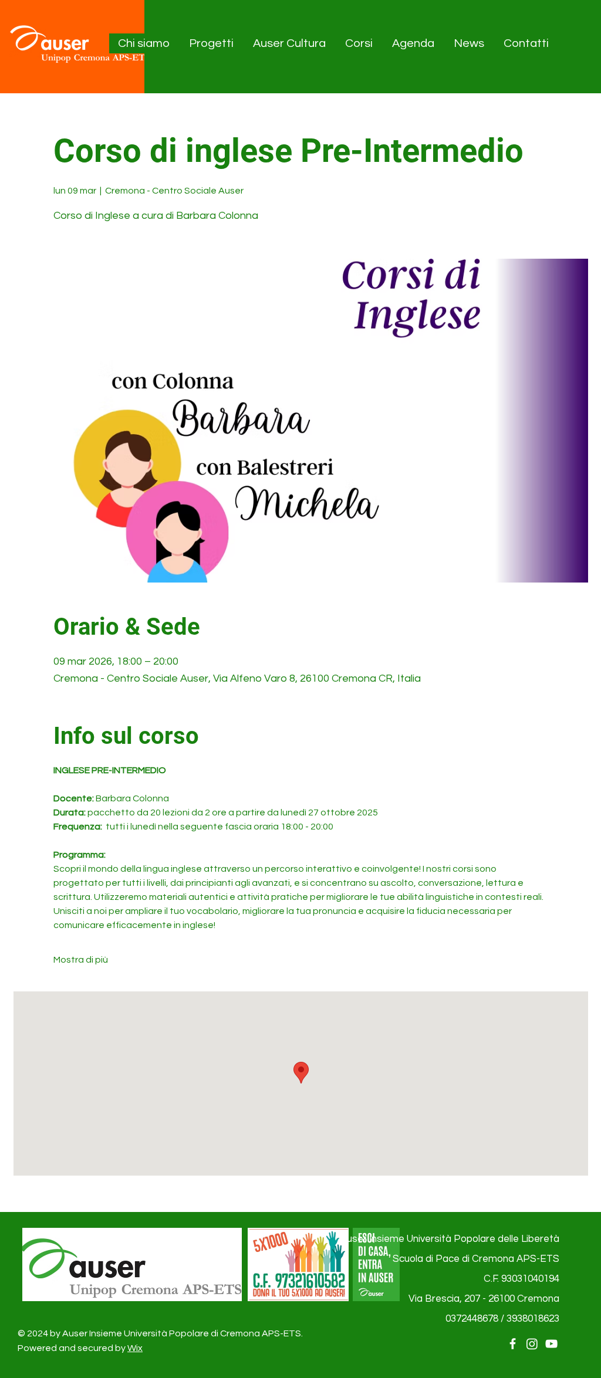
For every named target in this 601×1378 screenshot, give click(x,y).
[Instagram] (532, 1343)
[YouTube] (551, 1343)
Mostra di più (80, 959)
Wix (135, 1348)
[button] (144, 43)
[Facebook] (512, 1343)
